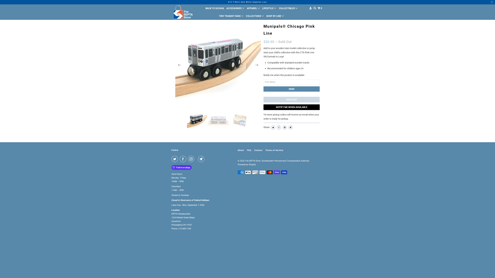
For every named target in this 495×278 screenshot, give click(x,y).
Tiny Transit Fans (230, 16)
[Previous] (179, 65)
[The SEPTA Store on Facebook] (183, 159)
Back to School (214, 8)
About (241, 150)
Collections (254, 16)
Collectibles (287, 8)
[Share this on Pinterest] (284, 127)
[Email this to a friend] (290, 127)
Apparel (252, 8)
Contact (258, 150)
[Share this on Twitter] (273, 127)
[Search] (315, 8)
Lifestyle (268, 8)
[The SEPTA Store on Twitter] (175, 159)
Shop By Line (274, 16)
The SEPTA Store (253, 161)
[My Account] (311, 8)
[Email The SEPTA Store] (202, 159)
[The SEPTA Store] (183, 12)
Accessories (234, 8)
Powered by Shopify (247, 164)
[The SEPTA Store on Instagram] (192, 159)
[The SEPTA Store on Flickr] (196, 159)
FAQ (249, 150)
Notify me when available (291, 107)
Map (192, 217)
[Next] (257, 65)
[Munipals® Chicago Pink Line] (218, 65)
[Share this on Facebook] (278, 127)
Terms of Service (274, 150)
